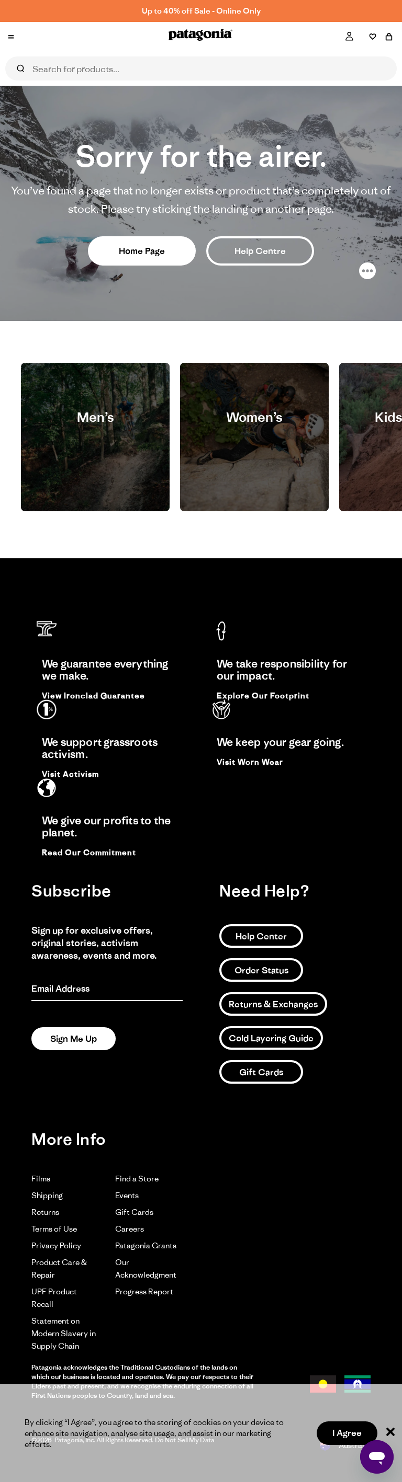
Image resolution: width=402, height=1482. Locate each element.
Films (40, 1179)
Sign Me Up (73, 1038)
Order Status (261, 970)
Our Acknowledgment (145, 1268)
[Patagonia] (201, 37)
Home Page (142, 251)
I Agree (347, 1433)
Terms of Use (54, 1229)
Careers (129, 1229)
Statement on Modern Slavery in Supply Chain (63, 1333)
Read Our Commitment (89, 852)
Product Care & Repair (59, 1268)
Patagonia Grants (145, 1245)
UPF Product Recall (54, 1297)
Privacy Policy (56, 1245)
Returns (45, 1212)
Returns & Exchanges (273, 1004)
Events (127, 1195)
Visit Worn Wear (250, 762)
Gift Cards (261, 1072)
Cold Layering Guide (271, 1038)
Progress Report (144, 1291)
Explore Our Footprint (263, 695)
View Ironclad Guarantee (93, 695)
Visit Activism (70, 774)
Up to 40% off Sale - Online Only (201, 11)
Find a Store (137, 1179)
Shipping (47, 1195)
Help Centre (260, 251)
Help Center (261, 936)
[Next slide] (369, 437)
